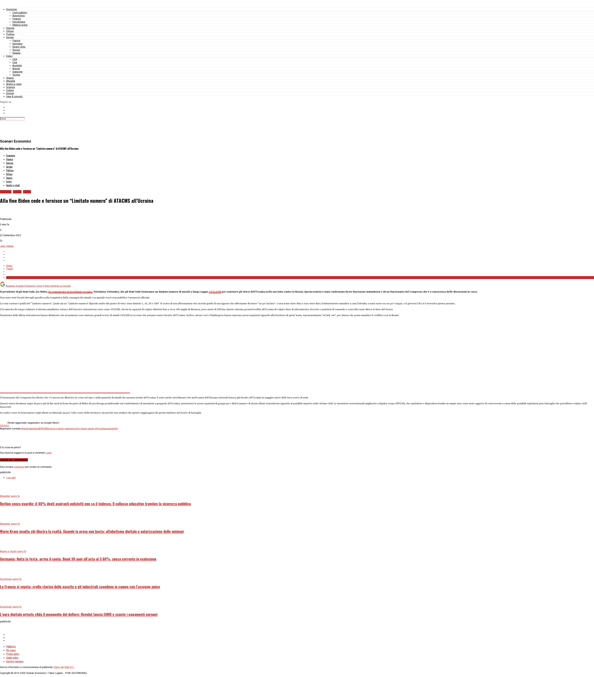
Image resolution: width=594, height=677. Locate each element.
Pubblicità (11, 646)
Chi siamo (11, 650)
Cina (14, 62)
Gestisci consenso (14, 661)
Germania (17, 43)
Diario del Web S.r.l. (64, 667)
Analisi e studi (14, 84)
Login (48, 452)
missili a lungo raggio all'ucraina (88, 428)
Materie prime (20, 25)
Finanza (16, 18)
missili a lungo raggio (59, 428)
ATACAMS (215, 291)
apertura (34, 428)
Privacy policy (12, 654)
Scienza (10, 87)
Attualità (10, 81)
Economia (11, 9)
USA (14, 59)
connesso (19, 466)
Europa (10, 37)
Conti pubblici (19, 12)
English (10, 93)
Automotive (18, 15)
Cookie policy (12, 658)
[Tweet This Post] (300, 254)
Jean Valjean (7, 246)
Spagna (16, 53)
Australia (17, 65)
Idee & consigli (14, 96)
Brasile (16, 68)
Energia (10, 28)
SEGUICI (4, 425)
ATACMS (43, 428)
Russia (16, 49)
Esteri (9, 56)
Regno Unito (19, 46)
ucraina (109, 428)
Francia (16, 40)
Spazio (10, 77)
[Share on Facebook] (300, 251)
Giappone (17, 71)
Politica (10, 34)
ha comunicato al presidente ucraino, (70, 291)
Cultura (10, 90)
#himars (25, 428)
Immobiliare (18, 21)
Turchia (16, 74)
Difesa (9, 31)
